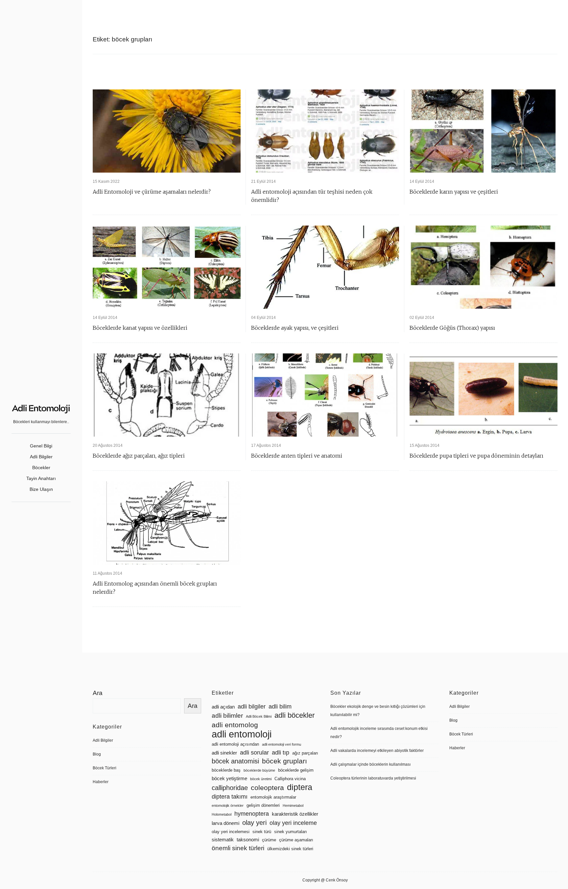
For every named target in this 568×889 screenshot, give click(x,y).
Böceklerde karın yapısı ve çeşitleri (454, 191)
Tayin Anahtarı (41, 478)
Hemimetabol (293, 805)
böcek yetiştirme (229, 778)
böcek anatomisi (235, 761)
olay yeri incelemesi (230, 831)
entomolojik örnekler (228, 805)
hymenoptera (251, 813)
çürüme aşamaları (296, 839)
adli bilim (280, 706)
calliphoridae (230, 787)
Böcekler (41, 467)
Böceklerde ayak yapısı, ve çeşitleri (295, 327)
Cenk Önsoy (337, 880)
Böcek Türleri (104, 768)
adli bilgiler (252, 706)
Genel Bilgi (41, 445)
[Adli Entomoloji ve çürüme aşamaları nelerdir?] (167, 131)
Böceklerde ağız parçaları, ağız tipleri (139, 455)
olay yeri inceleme (293, 823)
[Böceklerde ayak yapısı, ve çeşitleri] (325, 267)
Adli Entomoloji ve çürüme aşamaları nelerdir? (152, 191)
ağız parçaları (305, 753)
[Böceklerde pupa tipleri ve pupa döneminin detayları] (483, 395)
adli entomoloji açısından (235, 744)
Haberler (100, 782)
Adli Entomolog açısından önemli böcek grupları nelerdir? (155, 587)
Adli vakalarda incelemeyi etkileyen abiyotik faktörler (377, 750)
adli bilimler (227, 715)
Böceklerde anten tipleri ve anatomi (296, 455)
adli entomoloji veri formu (281, 744)
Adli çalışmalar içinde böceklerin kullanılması (370, 764)
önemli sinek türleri (238, 848)
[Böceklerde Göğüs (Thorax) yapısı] (483, 267)
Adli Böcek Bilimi (259, 716)
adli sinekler (224, 753)
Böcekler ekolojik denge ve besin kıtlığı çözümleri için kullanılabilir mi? (377, 710)
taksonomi (248, 839)
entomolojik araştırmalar (273, 797)
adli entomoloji (242, 734)
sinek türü (261, 831)
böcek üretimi (261, 779)
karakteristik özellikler (295, 814)
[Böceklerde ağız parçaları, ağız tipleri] (167, 395)
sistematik (223, 839)
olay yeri (254, 822)
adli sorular (254, 752)
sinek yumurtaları (290, 831)
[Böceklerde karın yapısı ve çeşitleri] (483, 131)
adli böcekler (294, 715)
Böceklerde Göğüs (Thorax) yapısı (452, 327)
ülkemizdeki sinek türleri (290, 848)
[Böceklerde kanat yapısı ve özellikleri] (167, 267)
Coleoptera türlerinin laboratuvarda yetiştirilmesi (373, 778)
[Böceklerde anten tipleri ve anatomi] (325, 395)
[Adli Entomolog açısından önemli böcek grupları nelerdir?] (167, 523)
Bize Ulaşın (41, 489)
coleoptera (267, 787)
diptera (299, 787)
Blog (97, 754)
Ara (98, 692)
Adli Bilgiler (41, 456)
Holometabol (221, 814)
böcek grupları (284, 761)
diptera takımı (230, 796)
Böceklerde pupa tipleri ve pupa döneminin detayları (476, 455)
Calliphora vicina (290, 778)
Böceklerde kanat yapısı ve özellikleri (140, 327)
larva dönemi (225, 823)
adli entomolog (235, 725)
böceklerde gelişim (296, 770)
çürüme (269, 839)
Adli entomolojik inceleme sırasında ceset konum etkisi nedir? (379, 732)
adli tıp (280, 752)
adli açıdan (223, 706)
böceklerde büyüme (259, 770)
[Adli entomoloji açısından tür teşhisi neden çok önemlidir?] (325, 131)
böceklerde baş (226, 770)
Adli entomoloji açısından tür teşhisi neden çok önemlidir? (311, 195)
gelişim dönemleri (263, 805)
